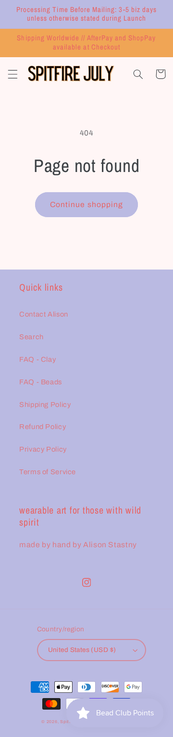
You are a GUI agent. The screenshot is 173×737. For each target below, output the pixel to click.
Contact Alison (43, 314)
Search (31, 337)
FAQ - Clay (37, 359)
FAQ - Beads (40, 382)
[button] (12, 74)
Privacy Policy (43, 449)
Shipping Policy (45, 404)
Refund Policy (42, 426)
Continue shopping (86, 204)
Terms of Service (47, 472)
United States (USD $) (82, 649)
